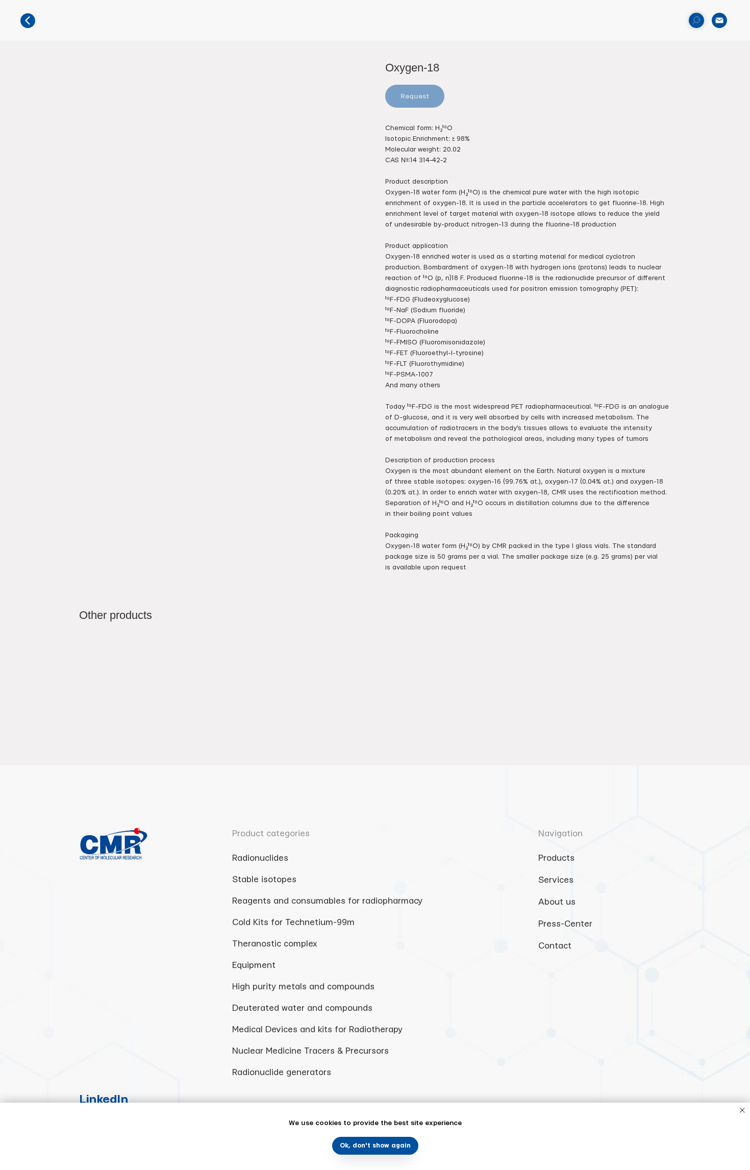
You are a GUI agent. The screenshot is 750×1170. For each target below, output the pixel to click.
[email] (719, 20)
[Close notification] (742, 1110)
